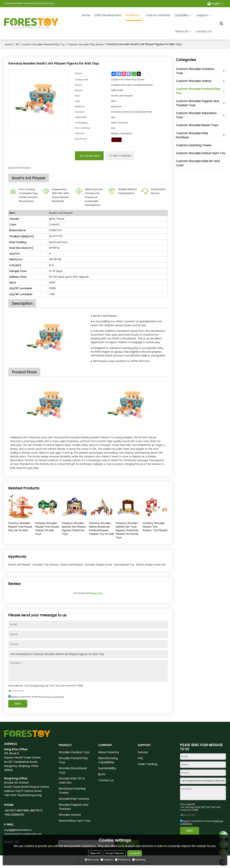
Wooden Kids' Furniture (74, 799)
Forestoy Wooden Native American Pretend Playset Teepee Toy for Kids (101, 528)
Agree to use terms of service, (37, 696)
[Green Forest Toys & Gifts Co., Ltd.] (31, 22)
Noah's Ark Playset (19, 564)
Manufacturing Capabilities (108, 760)
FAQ (140, 758)
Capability (181, 15)
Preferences (124, 859)
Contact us (106, 780)
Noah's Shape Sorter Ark (151, 564)
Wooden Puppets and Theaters (73, 807)
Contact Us (204, 31)
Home (86, 15)
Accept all (134, 853)
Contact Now (91, 156)
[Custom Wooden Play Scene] (116, 139)
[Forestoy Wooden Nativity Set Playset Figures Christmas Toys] (74, 507)
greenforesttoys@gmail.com (23, 834)
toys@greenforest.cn (18, 830)
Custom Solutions (158, 15)
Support (202, 15)
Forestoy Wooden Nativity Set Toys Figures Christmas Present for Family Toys (127, 530)
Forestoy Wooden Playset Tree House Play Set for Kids (20, 526)
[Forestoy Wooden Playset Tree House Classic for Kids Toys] (47, 507)
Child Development (107, 15)
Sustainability (107, 768)
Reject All (95, 853)
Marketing (140, 859)
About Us (181, 31)
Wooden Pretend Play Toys (73, 760)
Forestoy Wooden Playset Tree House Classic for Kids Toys (47, 528)
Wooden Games (70, 815)
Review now (96, 593)
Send (18, 703)
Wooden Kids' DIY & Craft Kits (72, 780)
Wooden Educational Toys (73, 770)
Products (132, 15)
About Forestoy (108, 752)
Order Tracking (147, 764)
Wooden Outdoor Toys (74, 752)
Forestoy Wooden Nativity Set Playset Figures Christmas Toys (74, 528)
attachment (18, 690)
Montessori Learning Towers (72, 791)
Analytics (108, 859)
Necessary (93, 859)
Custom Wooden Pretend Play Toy (43, 44)
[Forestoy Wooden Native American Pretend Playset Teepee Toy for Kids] (101, 507)
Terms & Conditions (53, 696)
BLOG (101, 774)
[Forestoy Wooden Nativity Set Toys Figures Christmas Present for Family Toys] (128, 507)
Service (143, 752)
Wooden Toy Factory (46, 564)
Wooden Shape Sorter (98, 564)
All (17, 44)
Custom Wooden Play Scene (86, 44)
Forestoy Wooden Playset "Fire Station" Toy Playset (155, 526)
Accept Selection (115, 853)
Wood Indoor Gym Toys (74, 821)
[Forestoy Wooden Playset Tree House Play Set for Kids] (20, 507)
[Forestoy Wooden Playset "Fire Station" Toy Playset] (155, 507)
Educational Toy (124, 564)
